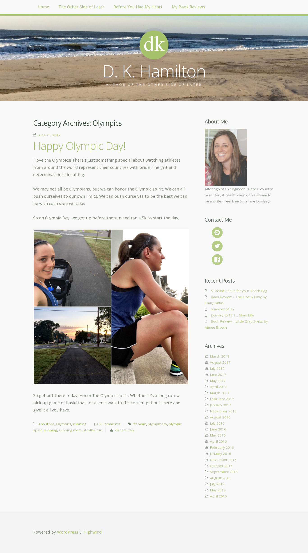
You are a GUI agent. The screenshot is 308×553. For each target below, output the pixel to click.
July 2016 (217, 423)
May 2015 (218, 490)
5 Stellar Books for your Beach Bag (239, 290)
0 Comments (109, 424)
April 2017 (218, 386)
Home (43, 6)
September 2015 (224, 471)
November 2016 (223, 411)
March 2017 (219, 392)
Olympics (63, 424)
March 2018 (219, 356)
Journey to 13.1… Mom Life (232, 315)
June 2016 (218, 429)
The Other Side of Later (81, 6)
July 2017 (217, 368)
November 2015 (223, 459)
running (79, 424)
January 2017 (220, 405)
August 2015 (220, 478)
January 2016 (220, 453)
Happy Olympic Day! (79, 145)
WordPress (67, 532)
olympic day (157, 424)
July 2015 (217, 484)
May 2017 (218, 380)
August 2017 (220, 362)
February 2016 (222, 447)
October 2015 (221, 465)
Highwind (92, 532)
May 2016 (218, 435)
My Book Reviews (188, 6)
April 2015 (218, 496)
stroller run (92, 430)
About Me (46, 424)
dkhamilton (124, 430)
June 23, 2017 (49, 135)
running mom (70, 430)
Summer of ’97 (222, 309)
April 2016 (218, 441)
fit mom (139, 424)
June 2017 (218, 374)
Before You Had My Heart (138, 6)
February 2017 (222, 399)
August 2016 (220, 417)
